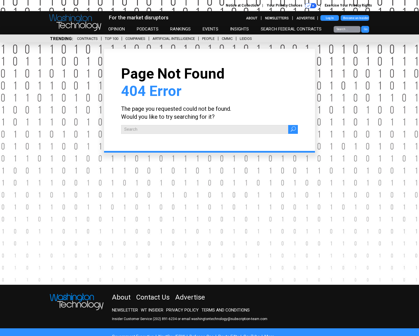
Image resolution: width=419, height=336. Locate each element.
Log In (330, 18)
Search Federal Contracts (291, 29)
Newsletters (277, 18)
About (251, 18)
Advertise (305, 18)
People (208, 38)
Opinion (116, 29)
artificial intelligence (173, 38)
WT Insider (152, 310)
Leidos (246, 38)
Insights (239, 29)
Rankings (180, 29)
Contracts (87, 38)
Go (365, 29)
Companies (135, 38)
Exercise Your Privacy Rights (348, 5)
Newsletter (125, 310)
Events (210, 29)
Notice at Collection (242, 5)
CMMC (227, 38)
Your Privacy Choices (285, 5)
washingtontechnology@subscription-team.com (229, 319)
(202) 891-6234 (165, 319)
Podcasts (147, 29)
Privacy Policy (182, 310)
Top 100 (111, 38)
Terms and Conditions (226, 310)
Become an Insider (356, 18)
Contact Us (153, 297)
